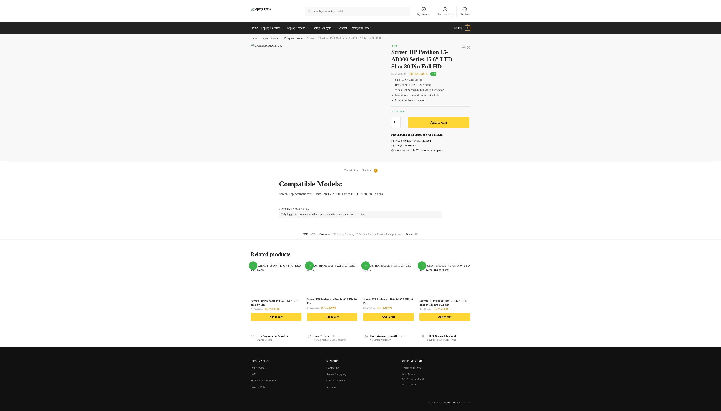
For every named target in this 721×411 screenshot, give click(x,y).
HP (416, 234)
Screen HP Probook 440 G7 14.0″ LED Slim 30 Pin (275, 302)
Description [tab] (351, 170)
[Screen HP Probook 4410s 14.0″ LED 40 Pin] (388, 279)
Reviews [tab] (367, 170)
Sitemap (331, 386)
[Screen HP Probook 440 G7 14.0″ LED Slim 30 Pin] (276, 279)
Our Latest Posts (335, 380)
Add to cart (438, 122)
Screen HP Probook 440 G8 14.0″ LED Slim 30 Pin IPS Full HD (443, 302)
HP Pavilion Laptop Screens (370, 234)
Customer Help (445, 14)
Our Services (258, 367)
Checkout (465, 14)
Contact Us (332, 367)
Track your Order (412, 367)
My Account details (413, 379)
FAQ (253, 374)
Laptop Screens (270, 38)
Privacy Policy (259, 386)
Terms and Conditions (263, 380)
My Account (423, 14)
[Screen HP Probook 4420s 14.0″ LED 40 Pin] (332, 279)
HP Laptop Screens (292, 38)
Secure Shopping (336, 374)
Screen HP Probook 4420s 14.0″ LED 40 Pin (332, 301)
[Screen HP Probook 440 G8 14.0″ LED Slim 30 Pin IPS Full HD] (444, 279)
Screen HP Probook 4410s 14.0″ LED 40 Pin (388, 301)
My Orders (408, 374)
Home (254, 38)
